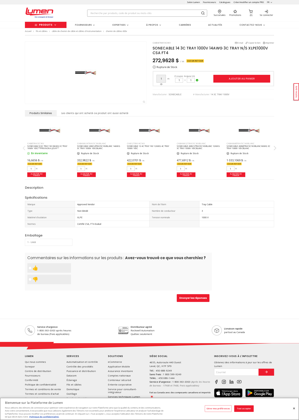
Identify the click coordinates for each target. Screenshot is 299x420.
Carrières (185, 24)
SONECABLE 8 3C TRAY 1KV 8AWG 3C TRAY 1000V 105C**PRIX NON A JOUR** (47, 147)
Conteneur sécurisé (119, 380)
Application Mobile (119, 366)
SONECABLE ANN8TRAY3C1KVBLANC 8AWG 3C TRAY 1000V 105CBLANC (248, 147)
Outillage (71, 393)
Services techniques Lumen (124, 396)
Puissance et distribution (81, 371)
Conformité (31, 380)
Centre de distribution (38, 371)
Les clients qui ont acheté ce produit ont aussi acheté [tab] (94, 113)
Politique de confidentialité (40, 384)
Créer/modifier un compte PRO (249, 2)
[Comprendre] (161, 84)
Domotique (72, 389)
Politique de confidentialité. (44, 416)
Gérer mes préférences (218, 408)
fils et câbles (41, 31)
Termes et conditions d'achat (42, 393)
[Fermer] (294, 408)
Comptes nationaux (119, 375)
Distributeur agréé (141, 326)
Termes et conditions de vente (43, 389)
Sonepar (30, 366)
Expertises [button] (119, 24)
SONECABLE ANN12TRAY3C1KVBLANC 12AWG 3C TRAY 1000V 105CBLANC (198, 147)
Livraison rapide (233, 328)
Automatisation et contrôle (82, 361)
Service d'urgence (47, 326)
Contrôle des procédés (79, 366)
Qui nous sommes (35, 361)
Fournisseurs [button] (83, 24)
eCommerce (115, 361)
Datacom (71, 375)
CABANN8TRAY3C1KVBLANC (240, 143)
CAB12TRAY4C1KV (136, 143)
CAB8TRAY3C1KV (35, 143)
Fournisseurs (209, 2)
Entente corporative (120, 384)
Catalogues (224, 2)
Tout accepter (244, 408)
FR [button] (268, 2)
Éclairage (71, 380)
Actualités (215, 24)
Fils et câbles (74, 384)
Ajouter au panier (242, 78)
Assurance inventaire (120, 371)
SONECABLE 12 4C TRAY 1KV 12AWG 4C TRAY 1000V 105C (148, 147)
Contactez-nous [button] (251, 24)
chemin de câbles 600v (116, 31)
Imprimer (270, 42)
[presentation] (24, 148)
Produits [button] (45, 24)
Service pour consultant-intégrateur (122, 391)
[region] (149, 409)
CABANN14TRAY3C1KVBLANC (91, 143)
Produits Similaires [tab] (41, 113)
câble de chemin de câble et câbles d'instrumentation (77, 31)
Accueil (28, 31)
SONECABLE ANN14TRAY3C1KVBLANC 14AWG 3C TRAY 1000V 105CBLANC (98, 147)
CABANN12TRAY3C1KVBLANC (191, 143)
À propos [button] (152, 24)
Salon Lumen (193, 2)
